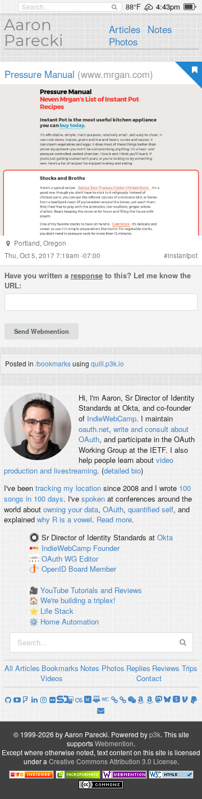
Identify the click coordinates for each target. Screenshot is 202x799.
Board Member (92, 569)
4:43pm (168, 6)
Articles (124, 29)
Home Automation (69, 621)
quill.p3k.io (107, 363)
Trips (190, 668)
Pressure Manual (39, 74)
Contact (149, 678)
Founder (106, 548)
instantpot (183, 255)
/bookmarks (53, 363)
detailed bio (122, 470)
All (8, 668)
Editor (88, 558)
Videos (51, 678)
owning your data (70, 509)
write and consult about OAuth (134, 434)
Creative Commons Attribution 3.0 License (113, 761)
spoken (93, 498)
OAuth (113, 509)
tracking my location (68, 488)
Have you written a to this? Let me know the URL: (97, 280)
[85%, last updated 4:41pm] (189, 6)
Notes (160, 29)
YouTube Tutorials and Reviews (91, 590)
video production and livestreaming (88, 465)
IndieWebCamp (111, 418)
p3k (154, 734)
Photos (123, 41)
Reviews (166, 668)
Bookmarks (60, 668)
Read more (114, 519)
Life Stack (57, 610)
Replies (138, 668)
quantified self (150, 509)
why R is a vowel (64, 519)
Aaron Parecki (33, 32)
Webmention (114, 743)
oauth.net (94, 429)
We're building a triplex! (78, 600)
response (87, 275)
